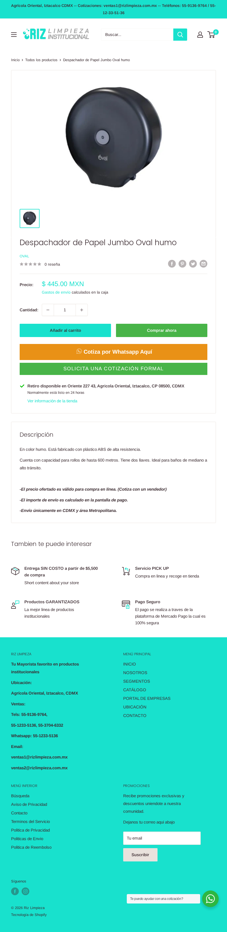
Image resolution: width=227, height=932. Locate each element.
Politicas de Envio (27, 838)
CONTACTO (134, 715)
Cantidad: (29, 309)
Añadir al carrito (65, 330)
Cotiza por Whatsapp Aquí (118, 352)
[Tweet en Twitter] (193, 264)
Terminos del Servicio (30, 821)
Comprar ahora (161, 330)
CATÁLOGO (134, 689)
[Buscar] (180, 35)
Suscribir (140, 854)
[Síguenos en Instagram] (25, 891)
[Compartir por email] (203, 264)
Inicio (15, 60)
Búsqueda (20, 795)
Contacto (19, 813)
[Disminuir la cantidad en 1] (48, 310)
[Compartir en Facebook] (172, 264)
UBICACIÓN (134, 707)
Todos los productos (41, 60)
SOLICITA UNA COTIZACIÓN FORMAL (113, 368)
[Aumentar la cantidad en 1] (81, 310)
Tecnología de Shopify (29, 915)
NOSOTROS (135, 672)
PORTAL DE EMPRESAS (147, 698)
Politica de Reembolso (31, 847)
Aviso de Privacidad (29, 804)
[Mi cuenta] (200, 35)
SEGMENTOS (136, 681)
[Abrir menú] (14, 34)
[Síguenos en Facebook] (15, 891)
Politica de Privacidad (30, 830)
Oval (24, 256)
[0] (211, 34)
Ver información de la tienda (52, 400)
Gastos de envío (56, 292)
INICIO (129, 664)
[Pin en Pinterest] (182, 264)
